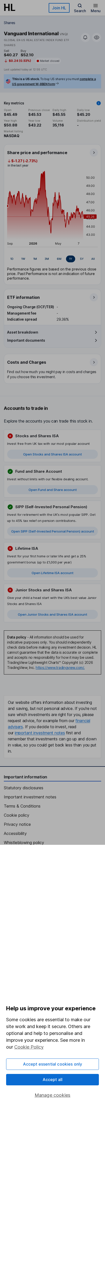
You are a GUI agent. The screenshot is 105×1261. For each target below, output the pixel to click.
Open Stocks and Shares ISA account (52, 454)
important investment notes (40, 732)
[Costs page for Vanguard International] (52, 369)
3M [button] (47, 259)
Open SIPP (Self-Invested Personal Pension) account (52, 531)
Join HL (59, 7)
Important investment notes (30, 796)
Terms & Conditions (22, 806)
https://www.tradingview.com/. (60, 667)
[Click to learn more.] (98, 103)
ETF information (23, 297)
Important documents (26, 340)
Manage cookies (53, 1095)
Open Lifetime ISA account (52, 573)
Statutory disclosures (23, 787)
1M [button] (35, 259)
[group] (52, 259)
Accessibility (15, 833)
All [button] (93, 259)
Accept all (53, 1079)
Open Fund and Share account (53, 490)
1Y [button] (70, 259)
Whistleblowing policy (24, 842)
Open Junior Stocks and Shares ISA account (52, 614)
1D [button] (12, 259)
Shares (9, 22)
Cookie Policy (29, 1047)
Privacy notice (17, 824)
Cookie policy (16, 815)
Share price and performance (37, 152)
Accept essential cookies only (52, 1064)
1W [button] (23, 259)
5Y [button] (82, 259)
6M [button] (59, 259)
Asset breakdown (22, 332)
